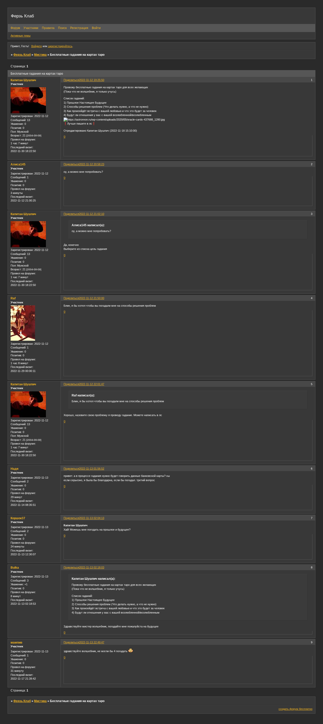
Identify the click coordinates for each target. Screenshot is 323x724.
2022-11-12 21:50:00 (91, 298)
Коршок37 (18, 518)
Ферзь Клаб (22, 54)
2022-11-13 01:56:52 (91, 468)
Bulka (15, 567)
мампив (16, 642)
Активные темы (21, 35)
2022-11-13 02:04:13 (91, 517)
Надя (14, 469)
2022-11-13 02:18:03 (91, 567)
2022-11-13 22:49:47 (91, 642)
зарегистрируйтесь (60, 46)
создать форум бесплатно (295, 708)
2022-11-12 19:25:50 (91, 79)
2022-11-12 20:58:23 (91, 164)
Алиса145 (18, 164)
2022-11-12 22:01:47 (91, 384)
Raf (13, 298)
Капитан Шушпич (23, 80)
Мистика (40, 54)
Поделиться (71, 79)
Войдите (36, 46)
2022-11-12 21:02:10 (91, 213)
